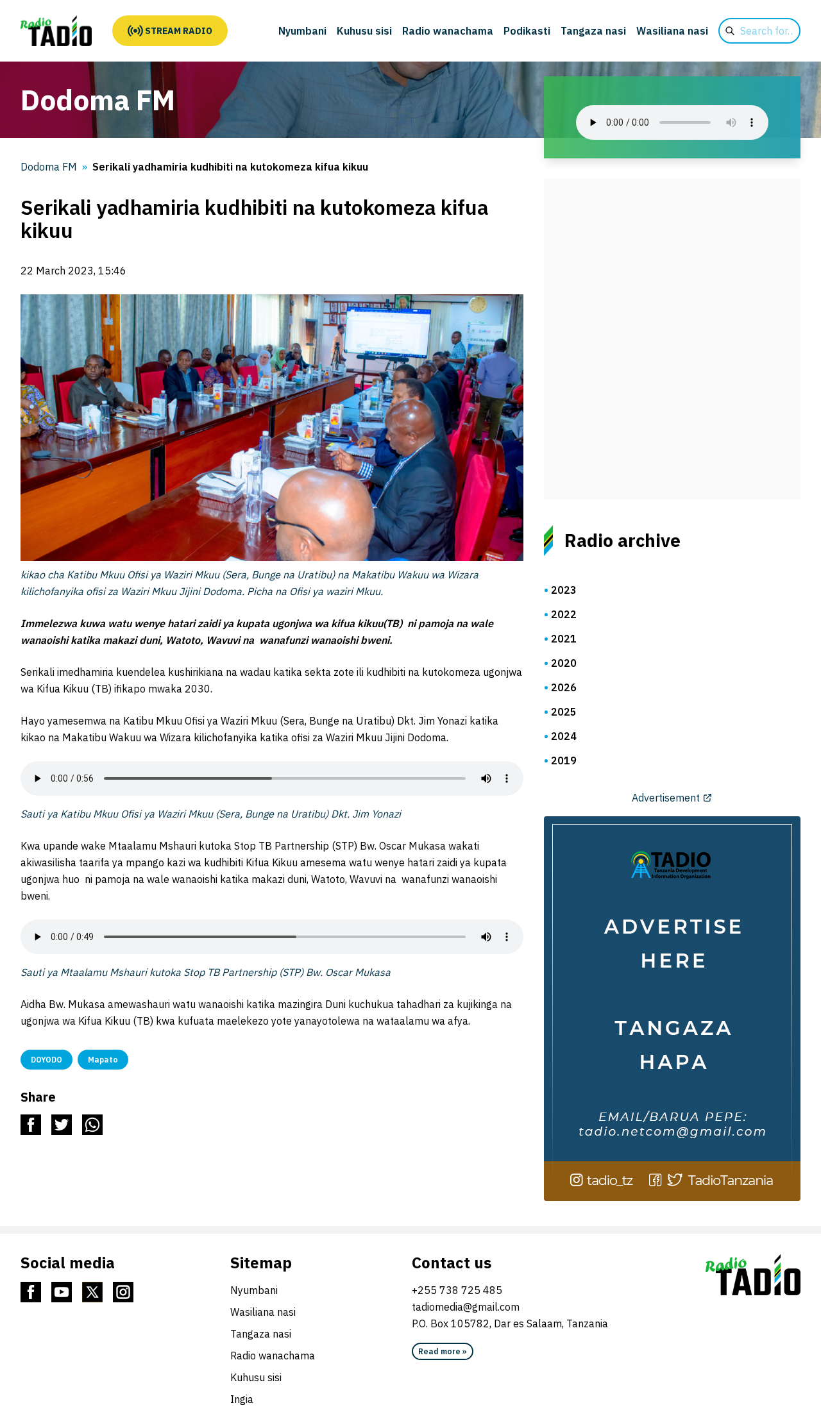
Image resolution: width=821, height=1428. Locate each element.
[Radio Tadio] (753, 1274)
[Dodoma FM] (56, 30)
